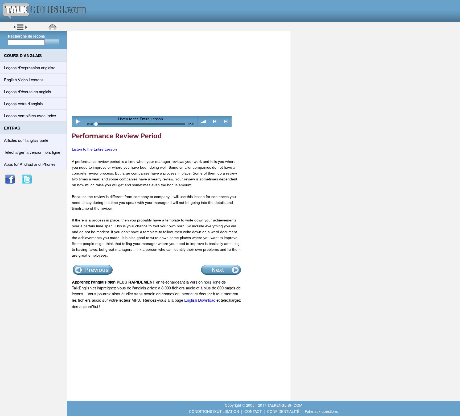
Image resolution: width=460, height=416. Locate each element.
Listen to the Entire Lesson (94, 149)
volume (203, 121)
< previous (215, 121)
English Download (199, 300)
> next (226, 121)
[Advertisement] (180, 73)
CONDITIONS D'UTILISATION (214, 411)
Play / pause (77, 121)
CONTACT (253, 411)
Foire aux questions (321, 411)
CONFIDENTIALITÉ (283, 411)
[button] (20, 29)
